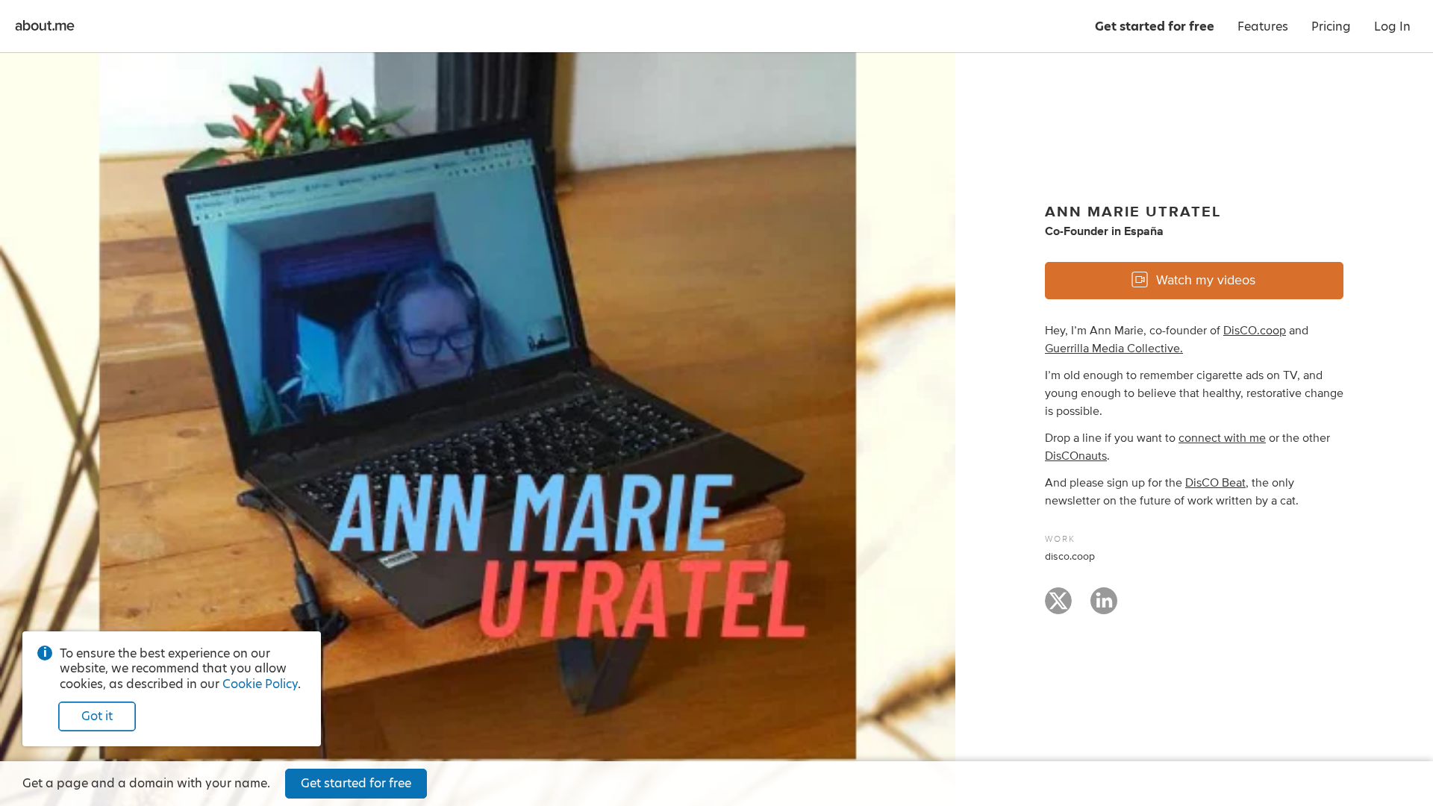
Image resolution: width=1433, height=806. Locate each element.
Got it (97, 716)
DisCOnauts (1076, 456)
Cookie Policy (260, 684)
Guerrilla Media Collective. (1114, 348)
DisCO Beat (1215, 483)
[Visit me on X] (1058, 607)
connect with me (1222, 438)
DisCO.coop (1254, 331)
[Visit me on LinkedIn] (1103, 607)
